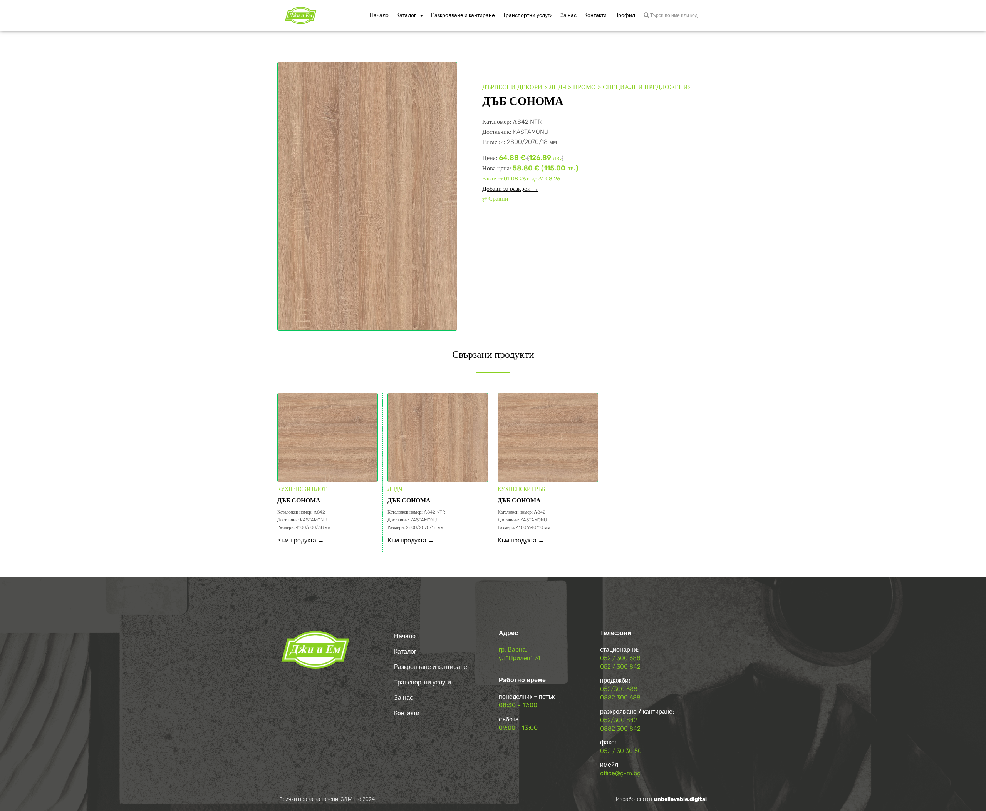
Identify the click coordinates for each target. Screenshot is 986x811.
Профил (624, 15)
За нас (568, 15)
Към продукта (297, 540)
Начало (379, 15)
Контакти (595, 15)
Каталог (406, 15)
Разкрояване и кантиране (463, 15)
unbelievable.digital (680, 799)
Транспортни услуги (528, 15)
